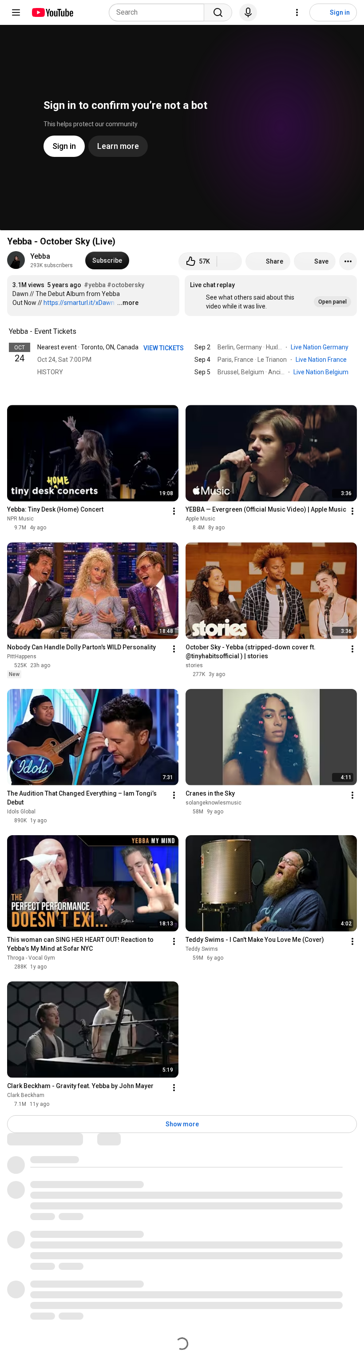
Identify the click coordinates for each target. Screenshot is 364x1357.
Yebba (40, 256)
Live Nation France (322, 359)
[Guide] (16, 12)
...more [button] (127, 302)
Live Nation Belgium (321, 372)
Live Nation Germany (320, 347)
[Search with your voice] (248, 12)
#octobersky (125, 284)
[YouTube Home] (52, 12)
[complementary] (81, 331)
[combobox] (159, 12)
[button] (271, 295)
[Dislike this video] (229, 261)
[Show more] (182, 385)
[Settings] (297, 12)
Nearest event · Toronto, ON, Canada (87, 347)
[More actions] (348, 261)
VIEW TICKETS (163, 348)
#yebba (95, 284)
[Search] (218, 12)
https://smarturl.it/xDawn (79, 302)
